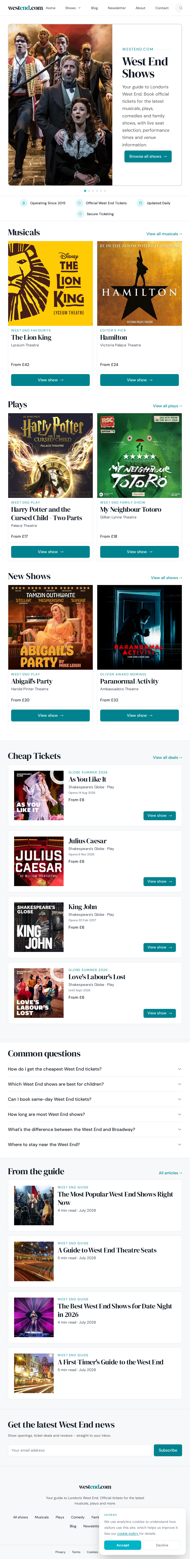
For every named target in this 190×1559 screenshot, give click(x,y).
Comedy (78, 1517)
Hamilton (113, 337)
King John (83, 906)
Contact (162, 8)
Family (97, 1517)
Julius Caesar (87, 841)
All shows (20, 1517)
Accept (123, 1545)
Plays (60, 1517)
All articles (168, 1173)
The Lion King (31, 337)
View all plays (165, 406)
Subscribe (168, 1450)
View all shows (164, 577)
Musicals (42, 1517)
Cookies (92, 1552)
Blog (94, 8)
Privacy (60, 1552)
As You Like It (87, 779)
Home (50, 8)
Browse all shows (145, 156)
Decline (162, 1545)
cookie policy (128, 1533)
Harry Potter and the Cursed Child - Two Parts (46, 513)
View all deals (165, 757)
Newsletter (117, 8)
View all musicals (162, 233)
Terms (76, 1552)
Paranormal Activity (129, 681)
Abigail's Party (32, 681)
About (140, 8)
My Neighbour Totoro (130, 509)
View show (48, 380)
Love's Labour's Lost (97, 976)
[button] (85, 191)
